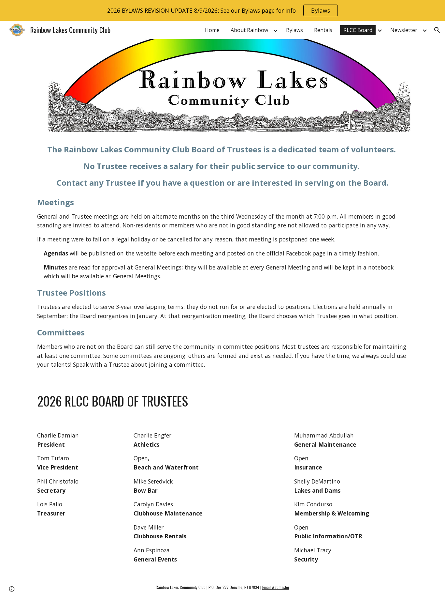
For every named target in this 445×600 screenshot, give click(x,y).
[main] (222, 166)
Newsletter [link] (403, 30)
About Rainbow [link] (249, 30)
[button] (437, 30)
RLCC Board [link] (357, 30)
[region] (222, 10)
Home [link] (212, 30)
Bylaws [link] (294, 30)
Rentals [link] (323, 30)
